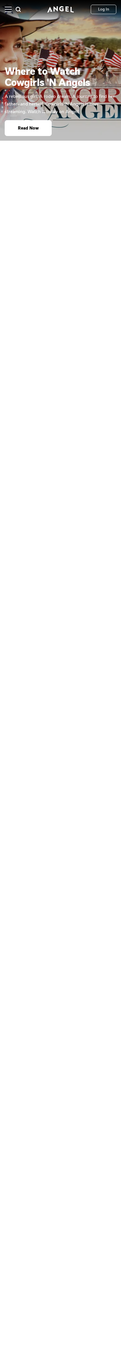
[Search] (18, 9)
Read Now (28, 128)
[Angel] (60, 9)
